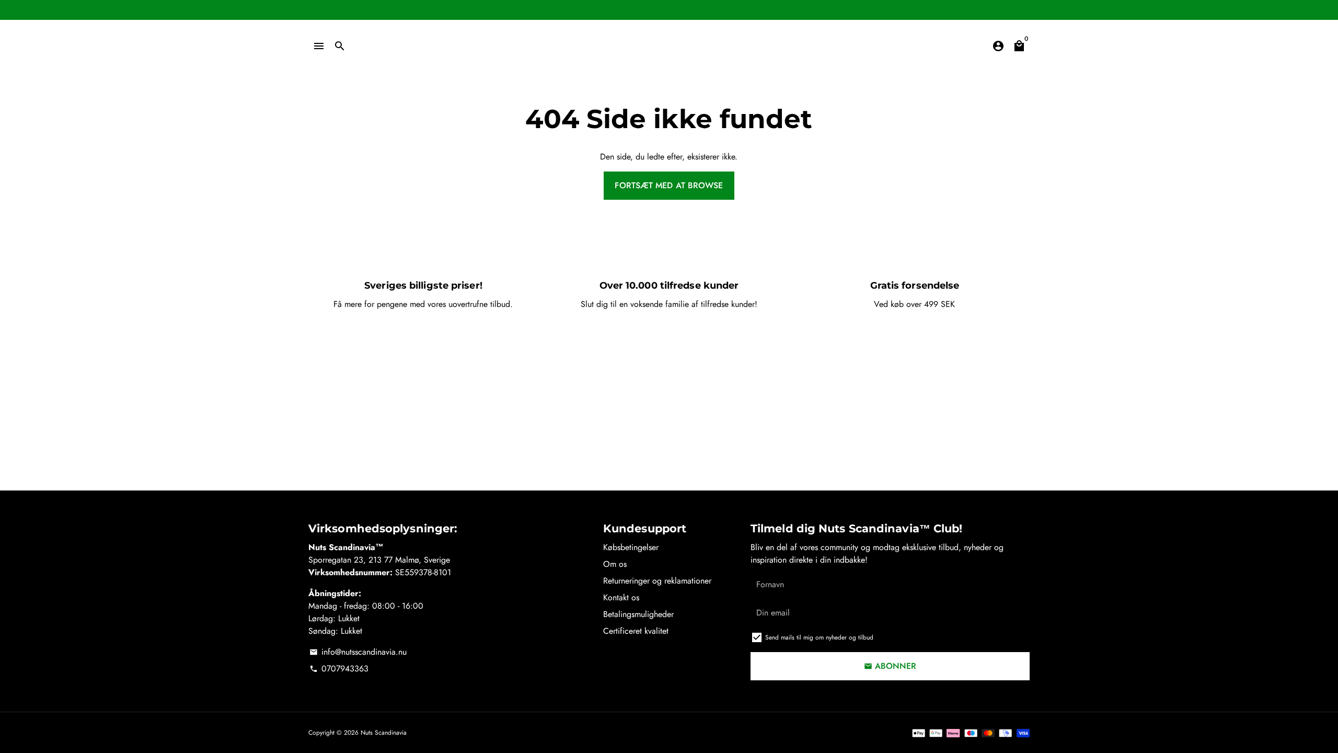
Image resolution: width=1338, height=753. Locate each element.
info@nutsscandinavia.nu (358, 652)
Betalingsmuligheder (638, 614)
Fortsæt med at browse (669, 185)
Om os (615, 564)
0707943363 (338, 669)
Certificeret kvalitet (635, 631)
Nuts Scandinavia (384, 732)
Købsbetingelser (631, 547)
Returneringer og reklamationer (657, 581)
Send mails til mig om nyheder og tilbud (819, 637)
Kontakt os (621, 597)
